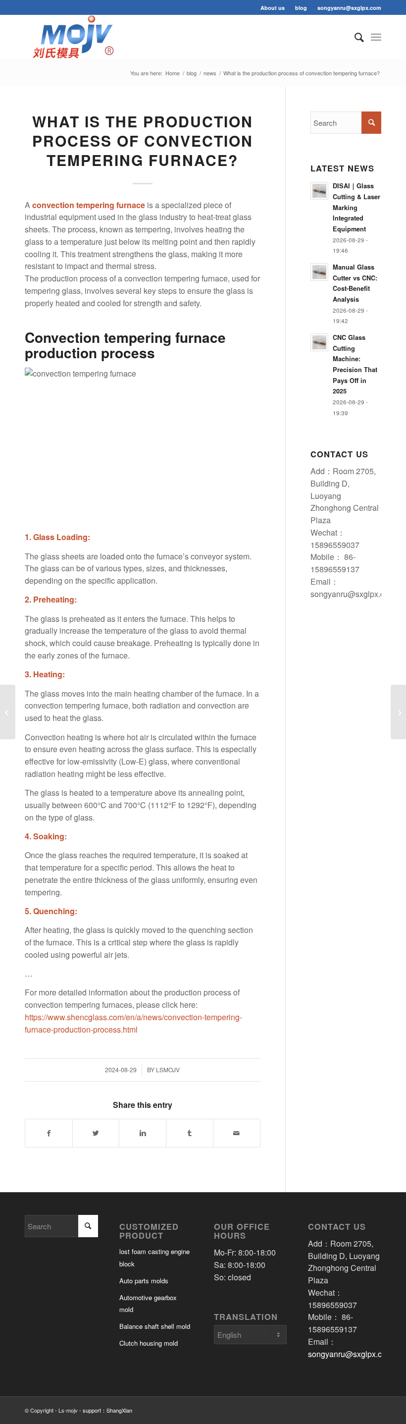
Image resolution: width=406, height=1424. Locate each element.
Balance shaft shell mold (154, 1326)
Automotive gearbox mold (148, 1303)
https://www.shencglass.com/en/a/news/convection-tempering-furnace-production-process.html (133, 1023)
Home (172, 73)
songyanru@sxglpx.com (349, 7)
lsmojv (168, 1069)
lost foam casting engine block (154, 1257)
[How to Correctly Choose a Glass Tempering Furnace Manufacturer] (7, 712)
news (209, 73)
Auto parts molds (143, 1280)
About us (272, 7)
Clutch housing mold (148, 1343)
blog (301, 7)
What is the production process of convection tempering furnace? (142, 140)
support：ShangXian (107, 1410)
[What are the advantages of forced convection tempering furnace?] (398, 712)
